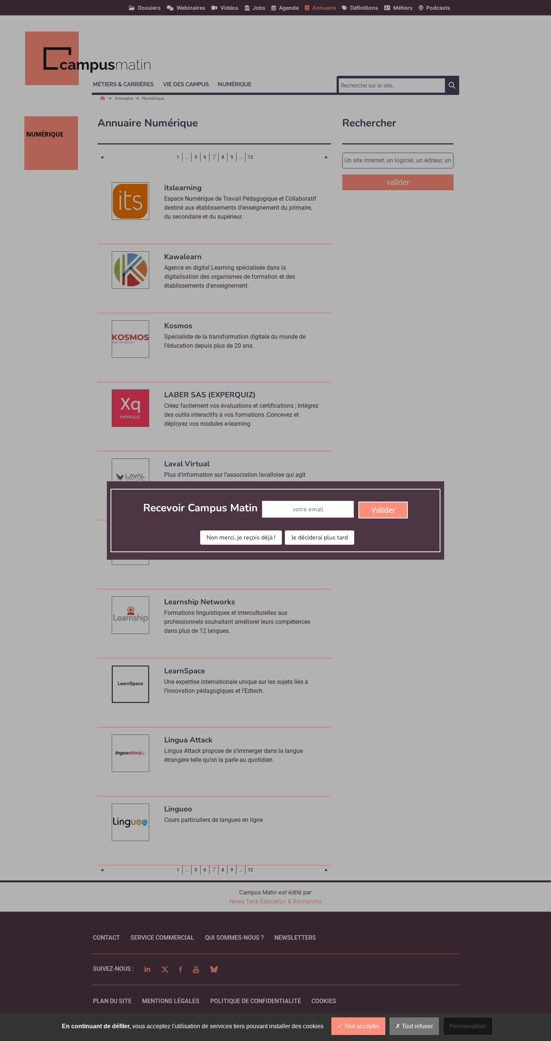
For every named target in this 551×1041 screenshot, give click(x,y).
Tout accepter (360, 1026)
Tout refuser (416, 1026)
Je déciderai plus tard (319, 537)
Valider (383, 510)
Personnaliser (468, 1026)
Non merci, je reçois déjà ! (241, 537)
